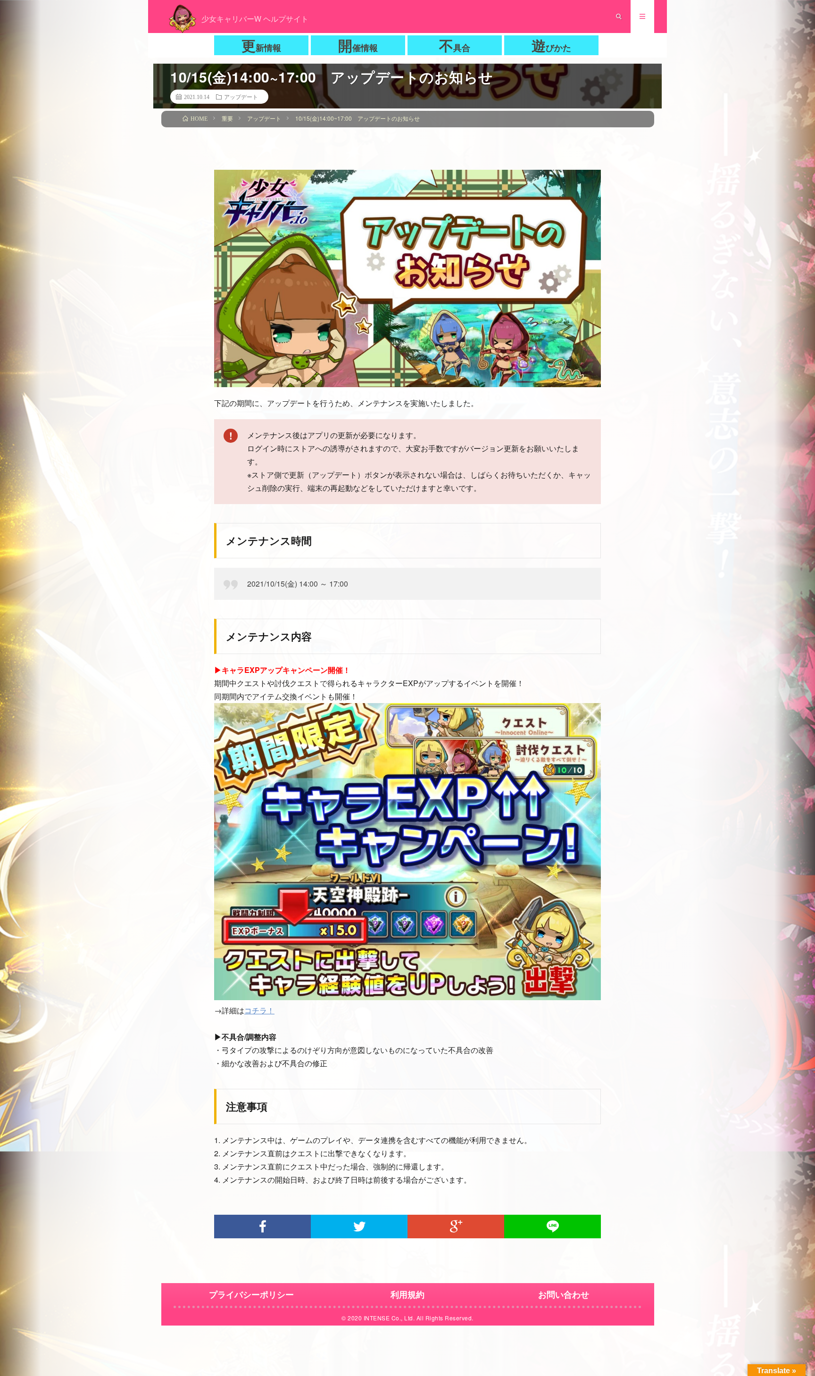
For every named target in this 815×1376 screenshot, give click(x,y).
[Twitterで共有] (359, 1226)
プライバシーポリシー (251, 1294)
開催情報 (358, 45)
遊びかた (551, 45)
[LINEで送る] (552, 1226)
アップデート (241, 96)
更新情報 (261, 45)
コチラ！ (259, 1010)
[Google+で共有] (456, 1226)
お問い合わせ (563, 1294)
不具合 (454, 45)
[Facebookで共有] (262, 1226)
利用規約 (407, 1294)
